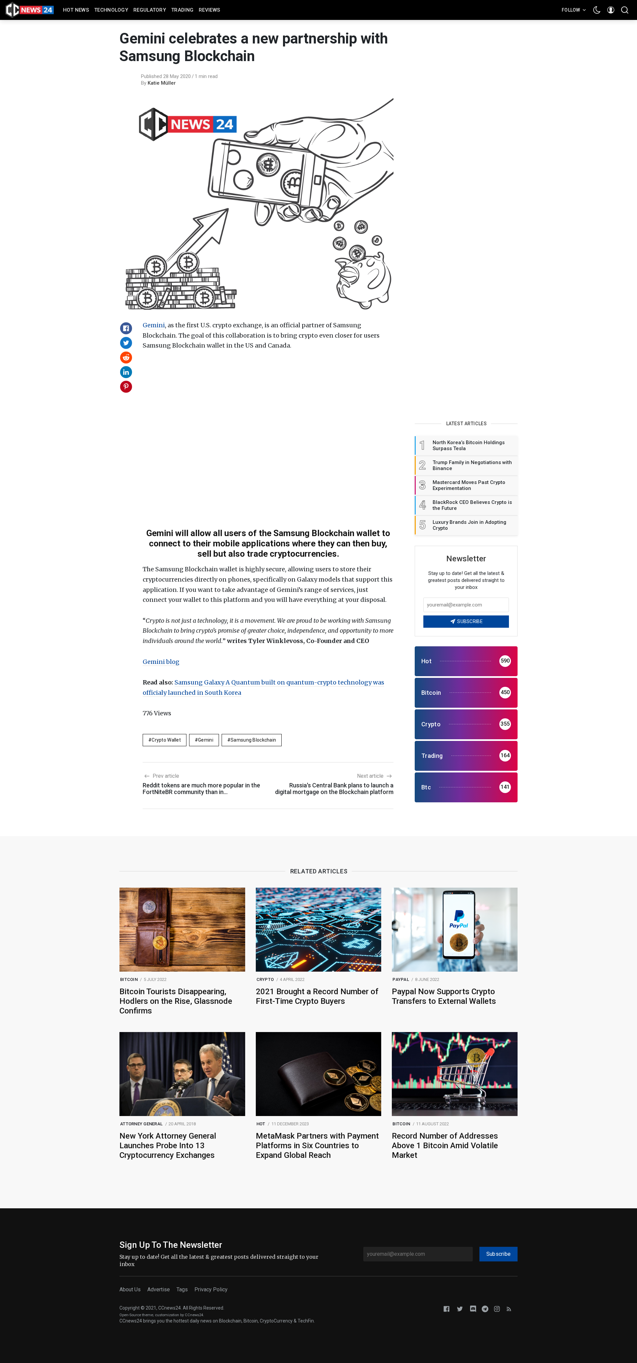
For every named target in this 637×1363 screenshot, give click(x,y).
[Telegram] (485, 1308)
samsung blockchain (253, 740)
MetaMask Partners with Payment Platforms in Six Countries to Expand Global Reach (317, 1145)
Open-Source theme (136, 1315)
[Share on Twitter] (126, 343)
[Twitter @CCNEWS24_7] (460, 1308)
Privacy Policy (211, 1289)
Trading (182, 10)
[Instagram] (497, 1308)
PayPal (400, 979)
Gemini (154, 325)
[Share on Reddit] (126, 357)
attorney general (141, 1123)
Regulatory (149, 10)
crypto (265, 979)
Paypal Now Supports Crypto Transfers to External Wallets (444, 996)
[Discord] (473, 1308)
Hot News (76, 10)
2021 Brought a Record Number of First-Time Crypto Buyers (317, 996)
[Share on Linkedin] (126, 372)
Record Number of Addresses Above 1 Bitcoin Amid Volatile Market (445, 1145)
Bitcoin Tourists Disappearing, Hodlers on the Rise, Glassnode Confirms (175, 1001)
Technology (111, 10)
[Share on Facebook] (126, 328)
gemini (205, 740)
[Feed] (509, 1308)
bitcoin (129, 979)
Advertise (158, 1289)
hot (260, 1123)
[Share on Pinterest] (126, 387)
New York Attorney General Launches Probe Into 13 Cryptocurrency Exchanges (167, 1145)
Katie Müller (162, 83)
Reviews (209, 10)
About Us (130, 1289)
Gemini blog (161, 662)
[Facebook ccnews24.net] (446, 1308)
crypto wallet (166, 740)
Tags (182, 1289)
